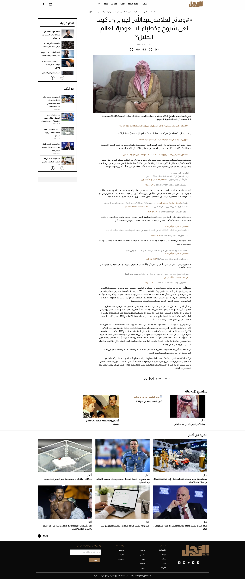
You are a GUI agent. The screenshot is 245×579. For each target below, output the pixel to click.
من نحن (121, 550)
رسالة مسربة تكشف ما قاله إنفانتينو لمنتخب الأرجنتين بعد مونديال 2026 (51, 147)
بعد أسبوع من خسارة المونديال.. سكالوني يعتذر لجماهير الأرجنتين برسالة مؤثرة (50, 118)
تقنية (122, 4)
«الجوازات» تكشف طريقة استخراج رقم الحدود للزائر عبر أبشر (51, 162)
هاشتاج (158, 379)
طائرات (114, 4)
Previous (62, 78)
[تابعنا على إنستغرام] (193, 562)
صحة (106, 4)
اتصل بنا (121, 554)
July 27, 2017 (150, 185)
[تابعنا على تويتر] (188, 562)
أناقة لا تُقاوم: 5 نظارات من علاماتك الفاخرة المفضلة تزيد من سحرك (51, 35)
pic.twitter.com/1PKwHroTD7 (137, 206)
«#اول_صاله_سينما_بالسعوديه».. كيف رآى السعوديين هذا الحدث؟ (161, 139)
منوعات (142, 564)
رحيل (145, 379)
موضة (164, 554)
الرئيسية (153, 12)
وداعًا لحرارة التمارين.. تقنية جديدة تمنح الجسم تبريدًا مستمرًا (52, 133)
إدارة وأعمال (162, 550)
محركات (163, 568)
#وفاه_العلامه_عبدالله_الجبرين (153, 179)
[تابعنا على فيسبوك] (198, 562)
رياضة (143, 568)
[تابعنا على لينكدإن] (184, 562)
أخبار (145, 12)
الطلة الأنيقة (133, 4)
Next (53, 78)
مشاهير (142, 555)
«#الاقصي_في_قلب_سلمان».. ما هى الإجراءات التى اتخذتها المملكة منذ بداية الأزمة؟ (153, 126)
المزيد (45, 536)
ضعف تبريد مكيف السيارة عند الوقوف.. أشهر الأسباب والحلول (50, 64)
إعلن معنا (121, 559)
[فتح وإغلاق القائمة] (205, 4)
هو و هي (142, 550)
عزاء (151, 379)
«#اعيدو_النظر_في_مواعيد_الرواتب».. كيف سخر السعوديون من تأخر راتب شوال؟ (155, 155)
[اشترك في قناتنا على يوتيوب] (179, 562)
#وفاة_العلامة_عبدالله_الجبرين (168, 203)
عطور (144, 4)
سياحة (164, 559)
